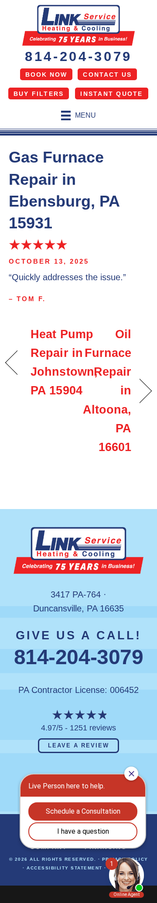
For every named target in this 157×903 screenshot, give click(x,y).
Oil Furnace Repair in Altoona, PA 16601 (107, 391)
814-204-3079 (78, 56)
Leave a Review (78, 745)
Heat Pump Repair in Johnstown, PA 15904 (64, 362)
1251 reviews (93, 727)
